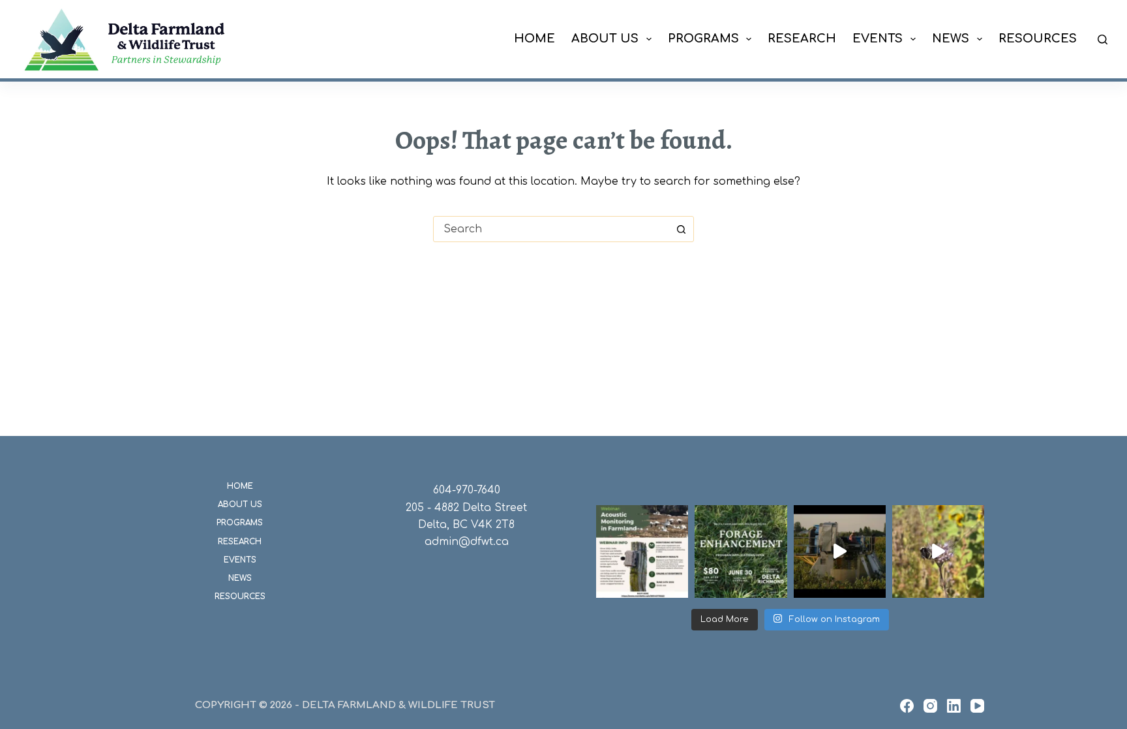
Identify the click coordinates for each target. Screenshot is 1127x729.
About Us (605, 38)
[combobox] (551, 229)
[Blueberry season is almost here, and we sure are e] (840, 551)
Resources (1038, 38)
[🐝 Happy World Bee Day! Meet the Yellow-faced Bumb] (938, 551)
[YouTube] (977, 706)
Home (534, 38)
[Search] (1102, 39)
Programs (703, 38)
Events (877, 38)
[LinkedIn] (954, 706)
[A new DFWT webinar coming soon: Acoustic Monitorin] (642, 551)
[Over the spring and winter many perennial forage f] (741, 551)
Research (802, 38)
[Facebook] (907, 706)
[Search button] (681, 229)
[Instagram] (930, 706)
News (950, 38)
